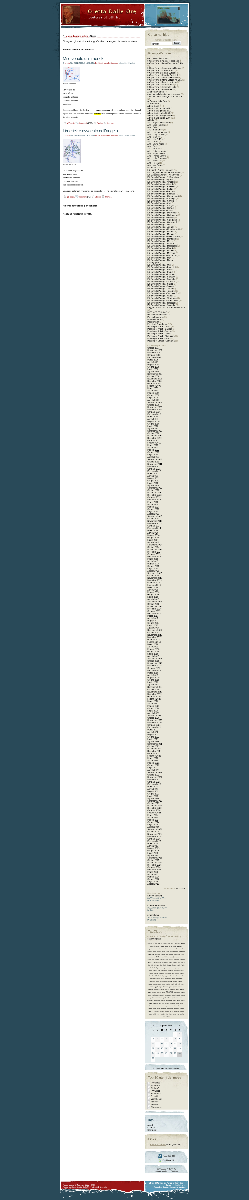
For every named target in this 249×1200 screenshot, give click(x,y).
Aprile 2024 (152, 817)
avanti (164, 949)
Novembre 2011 (154, 464)
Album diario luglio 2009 (158, 113)
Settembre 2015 (154, 573)
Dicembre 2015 (154, 580)
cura (153, 959)
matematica (179, 978)
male (162, 978)
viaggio (162, 1014)
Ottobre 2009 (153, 405)
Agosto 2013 (153, 514)
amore (183, 943)
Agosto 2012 (153, 485)
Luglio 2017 (152, 625)
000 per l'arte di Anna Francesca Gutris (165, 63)
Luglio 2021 (152, 739)
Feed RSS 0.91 (168, 1156)
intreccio (161, 973)
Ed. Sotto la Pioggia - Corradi (160, 208)
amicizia (177, 943)
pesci (177, 989)
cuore (149, 959)
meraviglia (163, 981)
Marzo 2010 (152, 417)
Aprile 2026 (152, 874)
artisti (174, 946)
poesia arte (177, 992)
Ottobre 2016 (153, 604)
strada (182, 1006)
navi (172, 984)
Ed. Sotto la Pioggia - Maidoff (160, 232)
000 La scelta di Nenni (157, 58)
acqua (155, 943)
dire (166, 959)
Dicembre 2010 (154, 438)
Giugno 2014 (153, 537)
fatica (182, 962)
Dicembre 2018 (154, 666)
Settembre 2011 (154, 459)
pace (170, 987)
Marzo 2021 (152, 730)
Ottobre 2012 (153, 490)
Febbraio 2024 (154, 813)
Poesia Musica (154, 319)
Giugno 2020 (153, 708)
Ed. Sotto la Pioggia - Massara (161, 243)
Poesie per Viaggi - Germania (161, 341)
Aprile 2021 (152, 732)
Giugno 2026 (153, 879)
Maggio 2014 (153, 535)
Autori (150, 1125)
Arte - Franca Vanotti (156, 156)
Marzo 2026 (152, 872)
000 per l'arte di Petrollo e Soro (161, 82)
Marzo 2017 (152, 616)
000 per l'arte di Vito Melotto (160, 89)
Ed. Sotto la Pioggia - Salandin (161, 305)
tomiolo (151, 1011)
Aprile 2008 (152, 362)
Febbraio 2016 (154, 585)
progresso (169, 1000)
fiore (158, 965)
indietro (151, 973)
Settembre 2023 (154, 801)
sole (155, 1006)
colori (182, 954)
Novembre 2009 (154, 407)
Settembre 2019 (154, 687)
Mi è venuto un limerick (83, 58)
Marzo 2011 (152, 445)
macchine (152, 978)
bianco (159, 951)
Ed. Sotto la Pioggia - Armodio (161, 182)
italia (173, 973)
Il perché (151, 1127)
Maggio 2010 (153, 421)
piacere (182, 989)
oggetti (156, 987)
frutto (153, 968)
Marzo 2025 (152, 843)
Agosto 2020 (153, 713)
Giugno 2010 (153, 424)
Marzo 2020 (152, 701)
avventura (170, 949)
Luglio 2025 (152, 853)
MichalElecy (156, 1099)
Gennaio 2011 (153, 440)
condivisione (165, 957)
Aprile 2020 (152, 703)
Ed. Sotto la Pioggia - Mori (159, 258)
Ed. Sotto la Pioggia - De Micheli (162, 213)
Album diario (153, 106)
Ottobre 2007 (153, 348)
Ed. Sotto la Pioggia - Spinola (160, 286)
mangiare (168, 978)
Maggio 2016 (153, 592)
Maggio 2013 (153, 507)
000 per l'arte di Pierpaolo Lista (161, 87)
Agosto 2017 (153, 628)
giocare (172, 968)
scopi (177, 1003)
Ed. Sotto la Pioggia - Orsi (159, 265)
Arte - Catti (152, 146)
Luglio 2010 (152, 426)
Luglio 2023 (152, 796)
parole (175, 987)
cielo (175, 954)
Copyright (151, 1130)
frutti (150, 968)
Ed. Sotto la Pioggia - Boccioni (161, 191)
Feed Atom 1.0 (168, 1160)
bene (154, 951)
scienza (172, 1003)
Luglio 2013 (152, 511)
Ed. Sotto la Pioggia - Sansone (161, 277)
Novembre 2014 (154, 549)
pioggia (154, 992)
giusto (150, 970)
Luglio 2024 (152, 824)
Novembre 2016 (154, 606)
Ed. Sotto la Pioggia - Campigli (161, 198)
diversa (182, 959)
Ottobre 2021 (153, 746)
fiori (161, 965)
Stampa (110, 123)
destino (157, 959)
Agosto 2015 (153, 571)
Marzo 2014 (152, 530)
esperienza (165, 962)
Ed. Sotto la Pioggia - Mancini (160, 234)
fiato (149, 965)
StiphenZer (156, 1085)
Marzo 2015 (152, 559)
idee (159, 970)
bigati (163, 951)
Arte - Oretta (152, 141)
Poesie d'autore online (76, 36)
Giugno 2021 (153, 737)
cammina (151, 954)
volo (164, 1017)
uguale (167, 1011)
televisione (170, 1008)
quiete (178, 1000)
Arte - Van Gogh (154, 165)
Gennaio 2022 (154, 753)
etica (170, 962)
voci (178, 1014)
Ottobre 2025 (153, 860)
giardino (166, 968)
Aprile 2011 (152, 447)
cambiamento (174, 951)
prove (174, 1000)
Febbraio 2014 (154, 528)
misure (175, 981)
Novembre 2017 (154, 635)
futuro (161, 968)
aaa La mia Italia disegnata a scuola (164, 94)
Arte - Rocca (153, 163)
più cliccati (180, 888)
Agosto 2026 (153, 884)
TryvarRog (155, 1083)
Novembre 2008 (154, 379)
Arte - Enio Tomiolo (156, 125)
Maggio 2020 (153, 706)
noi (179, 984)
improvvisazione (178, 970)
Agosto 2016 (153, 599)
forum (174, 965)
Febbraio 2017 (154, 613)
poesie (162, 995)
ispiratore (168, 973)
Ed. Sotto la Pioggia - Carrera (160, 201)
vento (150, 1014)
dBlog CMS (154, 1183)
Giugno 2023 (153, 794)
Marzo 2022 (152, 758)
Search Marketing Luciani (174, 1187)
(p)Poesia (70, 123)
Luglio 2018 (152, 654)
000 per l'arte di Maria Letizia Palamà (164, 80)
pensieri (172, 989)
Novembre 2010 (154, 436)
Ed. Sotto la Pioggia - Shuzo (160, 284)
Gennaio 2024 (154, 810)
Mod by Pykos (166, 1183)
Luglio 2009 (152, 398)
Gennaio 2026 (154, 867)
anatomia (152, 946)
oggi (160, 987)
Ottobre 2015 (153, 575)
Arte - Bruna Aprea (155, 144)
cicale (171, 954)
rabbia (183, 1000)
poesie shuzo (158, 998)
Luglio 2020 (152, 711)
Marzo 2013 (152, 502)
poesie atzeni (176, 995)
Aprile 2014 (152, 533)
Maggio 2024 (153, 820)
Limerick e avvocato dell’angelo (90, 130)
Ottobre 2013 (153, 519)
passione (150, 989)
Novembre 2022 (154, 777)
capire (163, 954)
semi (181, 1003)
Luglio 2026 (152, 881)
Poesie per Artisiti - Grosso (159, 331)
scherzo (167, 1003)
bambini (182, 949)
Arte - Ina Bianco (155, 130)
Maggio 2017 (153, 620)
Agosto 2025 (153, 855)
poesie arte (168, 995)
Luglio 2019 (152, 682)
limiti (159, 976)
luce (174, 976)
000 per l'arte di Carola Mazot (160, 70)
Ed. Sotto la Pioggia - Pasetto (160, 269)
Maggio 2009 (153, 393)
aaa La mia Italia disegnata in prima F (164, 96)
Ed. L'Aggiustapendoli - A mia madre (164, 172)
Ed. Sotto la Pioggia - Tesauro (161, 291)
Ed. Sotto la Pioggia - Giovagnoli (162, 222)
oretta (67, 63)
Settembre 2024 (154, 829)
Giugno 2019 (153, 680)
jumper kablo (153, 915)
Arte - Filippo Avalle (156, 153)
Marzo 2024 (152, 815)
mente (157, 981)
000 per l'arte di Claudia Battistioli (162, 75)
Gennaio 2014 (154, 526)
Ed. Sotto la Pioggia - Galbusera (162, 215)
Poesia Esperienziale (157, 315)
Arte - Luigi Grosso (155, 134)
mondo (150, 984)
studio (150, 1008)
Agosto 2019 (153, 685)
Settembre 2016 (154, 602)
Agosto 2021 (153, 741)
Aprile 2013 (152, 504)
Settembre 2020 (154, 715)
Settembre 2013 (154, 516)
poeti (164, 998)
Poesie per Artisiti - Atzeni (159, 326)
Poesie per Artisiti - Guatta (159, 334)
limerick (154, 976)
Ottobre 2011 (153, 462)
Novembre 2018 (154, 663)
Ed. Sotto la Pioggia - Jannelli (160, 227)
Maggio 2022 (153, 763)
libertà (181, 973)
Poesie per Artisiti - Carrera (159, 329)
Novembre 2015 (154, 578)
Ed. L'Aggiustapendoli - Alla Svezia (163, 175)
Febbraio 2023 (154, 784)
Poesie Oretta (68, 1185)
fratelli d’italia (180, 965)
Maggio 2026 (153, 877)
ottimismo (165, 987)
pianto (149, 992)
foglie (164, 965)
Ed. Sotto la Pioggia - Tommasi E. (162, 293)
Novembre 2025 (154, 862)
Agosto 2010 (153, 428)
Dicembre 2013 (154, 523)
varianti (182, 1011)
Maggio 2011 (153, 450)
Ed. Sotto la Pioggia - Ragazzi (161, 303)
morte (163, 984)
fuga (157, 968)
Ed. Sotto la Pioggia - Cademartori (163, 196)
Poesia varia (153, 322)
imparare (170, 970)
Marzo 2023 (152, 786)
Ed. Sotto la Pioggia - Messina (161, 253)
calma (167, 951)
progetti (163, 1000)
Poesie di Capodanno (157, 324)
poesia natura (155, 995)
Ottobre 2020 (153, 718)
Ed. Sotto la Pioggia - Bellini (160, 189)
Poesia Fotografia (155, 317)
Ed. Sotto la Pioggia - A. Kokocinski (163, 177)
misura (170, 981)
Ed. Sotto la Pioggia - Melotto (160, 251)
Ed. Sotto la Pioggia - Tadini (160, 288)
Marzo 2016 (152, 587)
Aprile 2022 (152, 760)
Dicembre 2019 (154, 694)
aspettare (150, 949)
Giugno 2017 (153, 623)
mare (173, 978)
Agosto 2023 (153, 798)
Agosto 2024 (153, 827)
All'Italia (150, 120)
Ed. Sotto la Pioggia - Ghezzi (160, 217)
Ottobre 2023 (153, 803)
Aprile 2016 (152, 590)
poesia (169, 991)
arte (170, 946)
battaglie (150, 951)
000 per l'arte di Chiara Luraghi (161, 73)
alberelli (160, 943)
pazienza (161, 989)
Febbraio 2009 (154, 386)
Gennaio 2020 (154, 696)
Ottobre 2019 (153, 689)
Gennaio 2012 (154, 469)
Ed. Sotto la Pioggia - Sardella (161, 279)
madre (158, 978)
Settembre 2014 (154, 545)
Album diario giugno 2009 (159, 111)
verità (154, 1014)
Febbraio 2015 (154, 556)
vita (166, 1014)
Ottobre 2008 (153, 376)
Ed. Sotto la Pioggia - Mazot (160, 248)
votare (168, 1017)
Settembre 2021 (154, 744)
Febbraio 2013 (154, 500)
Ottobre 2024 (153, 832)
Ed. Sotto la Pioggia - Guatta (160, 224)
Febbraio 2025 (154, 841)
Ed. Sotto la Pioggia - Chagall (160, 205)
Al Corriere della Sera (157, 101)
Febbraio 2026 (154, 869)
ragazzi (155, 1003)
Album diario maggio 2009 (159, 115)
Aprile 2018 (152, 647)
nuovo (182, 984)
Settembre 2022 (154, 772)
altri (169, 943)
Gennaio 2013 (154, 497)
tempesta (176, 1008)
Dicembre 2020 (154, 722)
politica (169, 998)
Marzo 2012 (152, 473)
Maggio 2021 (153, 734)
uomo (171, 1011)
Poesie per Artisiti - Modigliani (161, 336)
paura (156, 989)
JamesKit (155, 1102)
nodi (176, 984)
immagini (164, 970)
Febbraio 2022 (154, 756)
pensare (167, 989)
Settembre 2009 (154, 402)
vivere (170, 1014)
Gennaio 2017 (154, 611)
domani (150, 962)
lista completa (154, 939)
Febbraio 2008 (154, 357)
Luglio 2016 (152, 597)
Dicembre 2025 (154, 865)
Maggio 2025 (153, 848)
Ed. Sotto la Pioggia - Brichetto (161, 194)
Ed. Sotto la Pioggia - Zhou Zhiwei (163, 300)
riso (163, 1003)
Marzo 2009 (152, 388)
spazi (158, 1006)
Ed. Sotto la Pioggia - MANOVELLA (163, 236)
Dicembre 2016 (154, 609)
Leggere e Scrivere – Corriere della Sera (166, 307)
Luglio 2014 (152, 540)
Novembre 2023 (154, 805)
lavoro (177, 973)
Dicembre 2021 (154, 751)
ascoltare (179, 946)
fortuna (169, 965)
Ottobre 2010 (153, 433)
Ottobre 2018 (153, 661)
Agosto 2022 (153, 770)
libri (150, 976)
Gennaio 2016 (154, 583)
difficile (162, 959)
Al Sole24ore (153, 103)
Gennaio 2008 (154, 355)
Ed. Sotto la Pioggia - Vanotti (160, 296)
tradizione (156, 1011)
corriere (182, 957)
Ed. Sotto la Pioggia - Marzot (160, 241)
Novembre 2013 (154, 521)
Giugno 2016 (153, 594)
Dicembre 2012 (154, 495)
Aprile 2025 (152, 846)
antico (166, 946)
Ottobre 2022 (153, 775)
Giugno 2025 (153, 851)
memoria (152, 981)
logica (170, 976)
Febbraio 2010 (154, 414)
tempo (182, 1008)
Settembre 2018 (154, 658)
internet (156, 973)
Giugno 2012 (153, 481)
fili (152, 965)
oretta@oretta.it (173, 1144)
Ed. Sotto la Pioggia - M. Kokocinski (163, 229)
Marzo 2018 (152, 644)
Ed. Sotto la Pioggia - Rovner (160, 274)
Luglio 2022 (152, 768)
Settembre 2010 (154, 431)
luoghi (181, 976)
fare (179, 962)
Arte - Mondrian (154, 160)
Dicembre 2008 (154, 381)
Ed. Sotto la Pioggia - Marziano (161, 239)
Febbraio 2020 (154, 699)
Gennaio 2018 (154, 639)
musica (168, 984)
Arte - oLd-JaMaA (155, 139)
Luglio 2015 (152, 568)
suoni (154, 1008)
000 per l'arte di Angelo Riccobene (163, 61)
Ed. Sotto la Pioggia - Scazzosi (161, 281)
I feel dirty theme (178, 1185)
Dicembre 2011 (154, 466)
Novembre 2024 (154, 834)
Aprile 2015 (152, 561)
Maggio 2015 (153, 564)
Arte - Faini (152, 127)
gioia (176, 968)
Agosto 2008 (153, 371)
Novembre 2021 (154, 749)
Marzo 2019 (152, 673)
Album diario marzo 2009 (159, 118)
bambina (176, 949)
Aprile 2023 (152, 789)
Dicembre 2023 (154, 808)
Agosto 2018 (153, 656)
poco (163, 992)
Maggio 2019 (153, 677)
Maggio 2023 (153, 791)
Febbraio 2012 (154, 471)
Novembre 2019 (154, 692)
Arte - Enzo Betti (154, 149)
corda (177, 957)
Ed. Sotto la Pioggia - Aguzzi (160, 179)
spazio (163, 1006)
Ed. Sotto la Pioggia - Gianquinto (162, 220)
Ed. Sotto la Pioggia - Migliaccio (162, 255)
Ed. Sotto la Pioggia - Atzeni (160, 184)
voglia (182, 1014)
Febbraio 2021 (154, 727)
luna (178, 976)
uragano (176, 1011)
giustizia (181, 968)
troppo (162, 1011)
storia (177, 1006)
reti (160, 1003)
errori (159, 962)
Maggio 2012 (153, 478)
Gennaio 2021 (154, 725)
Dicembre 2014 (154, 552)
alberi (165, 943)
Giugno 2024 (153, 822)
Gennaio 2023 (154, 782)
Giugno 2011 (153, 452)
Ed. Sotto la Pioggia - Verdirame (162, 298)
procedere (157, 1000)
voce (174, 1014)
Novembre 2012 (154, 492)
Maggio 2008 (153, 364)
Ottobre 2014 (153, 547)
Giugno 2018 (153, 651)
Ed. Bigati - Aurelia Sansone (106, 63)
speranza (168, 1006)
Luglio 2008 (152, 369)
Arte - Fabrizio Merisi (156, 151)
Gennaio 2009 (154, 383)
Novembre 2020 (154, 720)
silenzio (150, 1006)
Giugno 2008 (153, 367)
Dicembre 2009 (154, 409)
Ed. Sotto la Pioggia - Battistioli (161, 186)
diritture (171, 959)
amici (172, 943)
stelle (173, 1006)
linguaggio (165, 976)
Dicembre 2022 (154, 779)
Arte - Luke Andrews (156, 158)
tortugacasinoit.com (156, 905)
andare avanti (160, 946)
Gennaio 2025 (154, 839)
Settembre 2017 (154, 630)
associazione (158, 949)
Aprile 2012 (152, 476)
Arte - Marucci (153, 137)
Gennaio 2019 (154, 668)
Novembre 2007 (154, 350)
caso (167, 954)
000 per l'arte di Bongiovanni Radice (164, 68)
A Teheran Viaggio (155, 92)
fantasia (175, 962)
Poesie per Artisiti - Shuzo (159, 338)
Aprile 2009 (152, 390)
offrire (151, 987)
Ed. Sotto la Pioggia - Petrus (160, 272)
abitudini (150, 943)
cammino (157, 954)
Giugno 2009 (153, 395)
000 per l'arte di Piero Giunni (160, 85)
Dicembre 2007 (154, 352)
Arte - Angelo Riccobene (158, 122)
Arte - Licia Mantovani (157, 132)
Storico (100, 123)
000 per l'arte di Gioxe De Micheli (162, 77)
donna (155, 962)
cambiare (182, 951)
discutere (176, 959)
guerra (155, 970)
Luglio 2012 (152, 483)
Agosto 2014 (153, 542)
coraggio (172, 957)
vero (158, 1014)
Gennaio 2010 (154, 412)
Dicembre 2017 (154, 637)
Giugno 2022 (153, 765)
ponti (173, 998)
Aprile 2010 (152, 419)
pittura (159, 992)
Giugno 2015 (153, 566)
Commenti (82, 123)
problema (150, 1000)
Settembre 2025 (154, 858)
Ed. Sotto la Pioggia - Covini (160, 210)
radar (150, 1003)
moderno (180, 981)
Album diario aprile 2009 (158, 108)
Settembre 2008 (154, 374)
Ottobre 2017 (153, 632)
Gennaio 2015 (154, 554)
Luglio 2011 (152, 454)
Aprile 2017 (152, 618)
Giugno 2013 (153, 509)
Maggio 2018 (153, 649)
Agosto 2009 (153, 400)
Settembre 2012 (154, 488)
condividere (157, 957)
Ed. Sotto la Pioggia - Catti (159, 203)
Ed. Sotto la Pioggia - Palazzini (161, 267)
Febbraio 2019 (154, 670)
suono (158, 1008)
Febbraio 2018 (154, 642)
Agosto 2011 (153, 457)
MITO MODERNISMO (157, 312)
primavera (179, 998)
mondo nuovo (157, 984)
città (179, 954)
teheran (163, 1008)
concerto (150, 957)
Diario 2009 (153, 168)
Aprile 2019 (152, 675)
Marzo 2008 (152, 360)
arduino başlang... (155, 896)
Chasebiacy (156, 1107)
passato (180, 987)
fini (154, 965)
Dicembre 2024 (154, 836)
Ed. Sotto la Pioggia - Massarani (162, 246)
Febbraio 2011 (154, 443)
